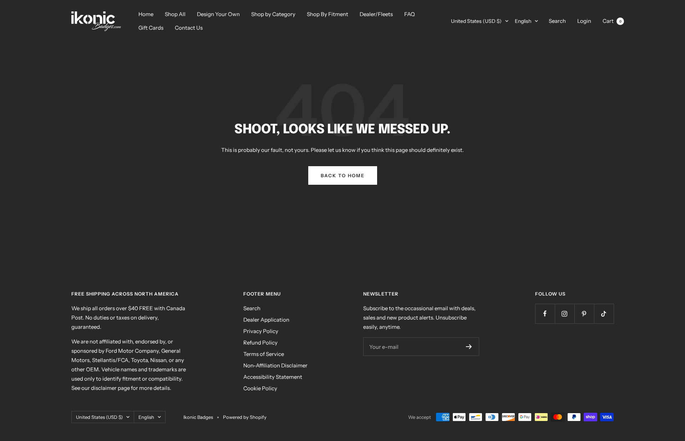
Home (145, 14)
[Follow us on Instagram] (564, 313)
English (523, 21)
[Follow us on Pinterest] (584, 313)
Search (557, 21)
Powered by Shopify (245, 417)
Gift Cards (150, 27)
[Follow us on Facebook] (545, 313)
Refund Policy (260, 342)
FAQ (409, 14)
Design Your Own (218, 14)
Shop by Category (273, 14)
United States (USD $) (476, 21)
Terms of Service (263, 354)
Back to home (343, 175)
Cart (612, 21)
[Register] (469, 346)
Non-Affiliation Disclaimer (275, 365)
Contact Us (189, 27)
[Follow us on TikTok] (604, 313)
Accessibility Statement (272, 376)
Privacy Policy (260, 331)
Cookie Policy (260, 388)
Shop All (175, 14)
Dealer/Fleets (376, 14)
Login (584, 21)
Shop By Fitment (327, 14)
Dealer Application (266, 319)
